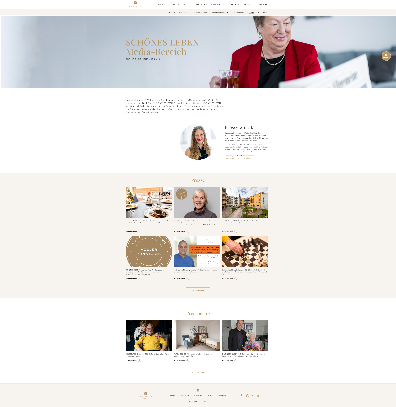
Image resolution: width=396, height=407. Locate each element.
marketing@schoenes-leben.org (242, 158)
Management (184, 12)
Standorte (262, 12)
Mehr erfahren (131, 232)
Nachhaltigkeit (238, 12)
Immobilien (201, 4)
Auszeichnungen (200, 12)
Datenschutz (198, 396)
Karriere (249, 4)
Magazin (235, 4)
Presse (251, 12)
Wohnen (162, 4)
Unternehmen (218, 4)
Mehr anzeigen (198, 290)
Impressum (185, 396)
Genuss (174, 4)
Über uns (171, 12)
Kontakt (262, 4)
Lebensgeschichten (220, 12)
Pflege (187, 4)
